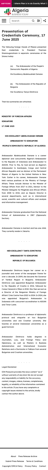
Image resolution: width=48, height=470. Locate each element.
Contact (42, 466)
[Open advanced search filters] (38, 20)
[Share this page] (44, 20)
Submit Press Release (15, 461)
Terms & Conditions (34, 461)
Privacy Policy (31, 466)
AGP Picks (5, 4)
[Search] (33, 20)
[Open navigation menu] (4, 20)
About (13, 456)
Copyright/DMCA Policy (12, 466)
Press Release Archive (27, 456)
